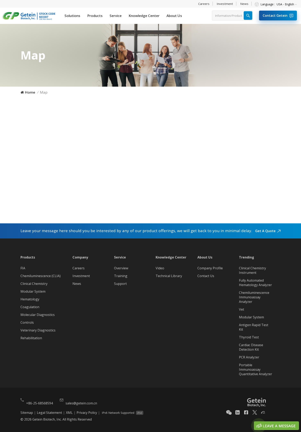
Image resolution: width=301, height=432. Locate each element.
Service (116, 15)
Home (30, 92)
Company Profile (210, 268)
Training (120, 276)
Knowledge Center (144, 15)
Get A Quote (265, 231)
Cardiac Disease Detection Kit (251, 347)
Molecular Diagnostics (37, 314)
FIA (22, 268)
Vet (241, 309)
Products (95, 15)
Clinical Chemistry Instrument (252, 270)
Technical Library (169, 276)
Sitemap (26, 413)
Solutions (72, 15)
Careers (203, 4)
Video (160, 268)
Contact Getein (275, 15)
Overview (121, 268)
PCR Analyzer (249, 357)
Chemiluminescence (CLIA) (40, 276)
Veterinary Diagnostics (37, 330)
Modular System (32, 291)
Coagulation (29, 307)
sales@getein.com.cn (81, 403)
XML (69, 413)
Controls (27, 322)
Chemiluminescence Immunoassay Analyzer (254, 297)
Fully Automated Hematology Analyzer (255, 282)
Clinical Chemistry (34, 283)
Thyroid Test (249, 337)
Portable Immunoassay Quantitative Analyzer (255, 369)
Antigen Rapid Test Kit (253, 327)
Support (120, 283)
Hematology (29, 299)
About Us (174, 15)
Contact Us (205, 276)
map (44, 92)
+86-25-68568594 (39, 403)
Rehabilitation (31, 338)
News (244, 4)
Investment (225, 4)
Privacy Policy (87, 413)
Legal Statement (49, 413)
